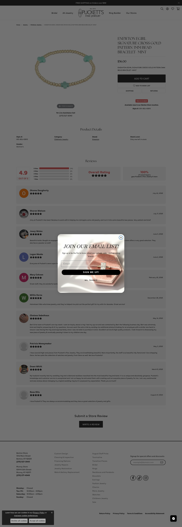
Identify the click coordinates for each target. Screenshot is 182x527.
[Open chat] (173, 518)
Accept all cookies (37, 521)
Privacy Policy (39, 513)
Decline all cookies (19, 521)
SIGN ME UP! (91, 272)
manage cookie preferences (26, 515)
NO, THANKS (91, 280)
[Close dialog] (121, 238)
